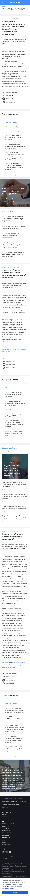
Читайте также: (12, 122)
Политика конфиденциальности (10, 804)
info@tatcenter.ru (6, 849)
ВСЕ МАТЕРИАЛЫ (6, 812)
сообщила (5, 305)
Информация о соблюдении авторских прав (14, 801)
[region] (15, 887)
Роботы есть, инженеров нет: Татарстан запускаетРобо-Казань (14, 349)
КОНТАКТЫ (5, 810)
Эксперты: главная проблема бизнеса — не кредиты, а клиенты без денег (13, 665)
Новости (4, 18)
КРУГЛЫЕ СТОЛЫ (6, 835)
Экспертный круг (9, 448)
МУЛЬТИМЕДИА (6, 819)
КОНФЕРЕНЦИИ (6, 844)
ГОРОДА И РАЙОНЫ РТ (8, 823)
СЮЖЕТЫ (4, 814)
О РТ (3, 821)
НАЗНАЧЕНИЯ (5, 828)
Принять (15, 892)
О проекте (5, 807)
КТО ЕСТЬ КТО (5, 826)
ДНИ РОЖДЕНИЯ (6, 833)
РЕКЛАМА (4, 840)
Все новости (7, 260)
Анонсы (4, 6)
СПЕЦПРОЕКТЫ (6, 837)
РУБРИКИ (4, 817)
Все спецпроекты (8, 451)
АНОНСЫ (4, 842)
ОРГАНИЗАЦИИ (6, 830)
